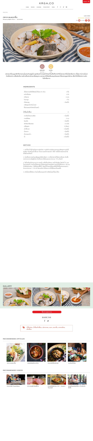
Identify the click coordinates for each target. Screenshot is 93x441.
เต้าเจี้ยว (29, 329)
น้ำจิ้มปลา (29, 327)
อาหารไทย (61, 327)
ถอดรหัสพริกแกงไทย (33, 363)
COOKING (39, 7)
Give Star (88, 18)
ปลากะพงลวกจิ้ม (11, 363)
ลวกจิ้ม (55, 327)
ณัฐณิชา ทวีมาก (11, 19)
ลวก (50, 327)
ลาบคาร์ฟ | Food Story (13, 386)
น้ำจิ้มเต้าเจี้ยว (37, 327)
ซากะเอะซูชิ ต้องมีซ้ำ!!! (33, 386)
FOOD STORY (46, 7)
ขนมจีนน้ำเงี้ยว (72, 363)
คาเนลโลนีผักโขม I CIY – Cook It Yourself (56, 387)
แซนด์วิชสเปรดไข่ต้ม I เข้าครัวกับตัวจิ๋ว (76, 387)
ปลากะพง (45, 327)
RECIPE (32, 7)
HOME (27, 7)
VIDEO (53, 7)
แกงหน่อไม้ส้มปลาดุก (53, 363)
